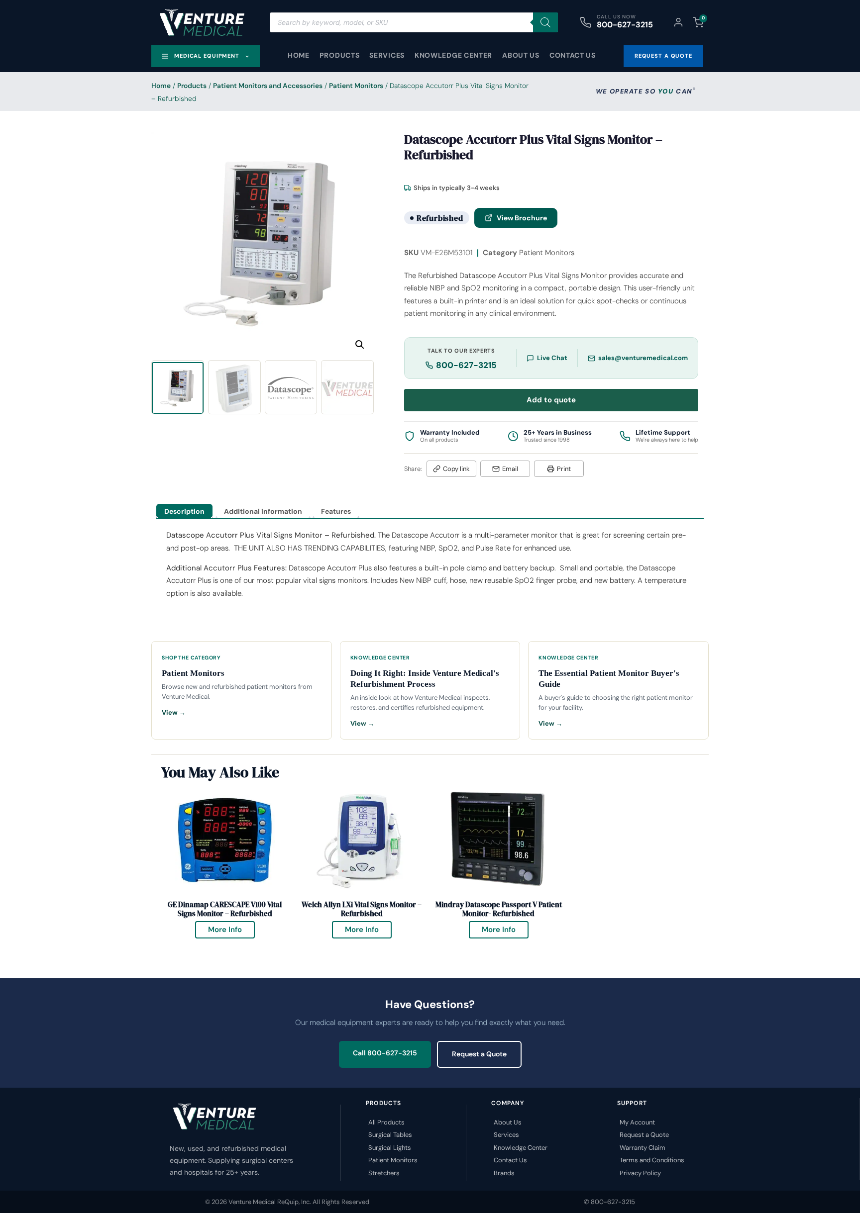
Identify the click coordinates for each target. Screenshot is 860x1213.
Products (340, 55)
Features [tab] (336, 511)
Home (299, 55)
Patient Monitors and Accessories (267, 85)
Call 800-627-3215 (385, 1052)
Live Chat (552, 358)
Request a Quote (479, 1053)
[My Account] (678, 22)
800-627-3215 (625, 24)
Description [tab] (184, 511)
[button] (360, 345)
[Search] (545, 22)
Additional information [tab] (263, 511)
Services (387, 55)
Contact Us (572, 55)
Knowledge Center (453, 55)
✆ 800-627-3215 (609, 1202)
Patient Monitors (356, 85)
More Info (231, 927)
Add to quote (551, 400)
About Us (520, 55)
